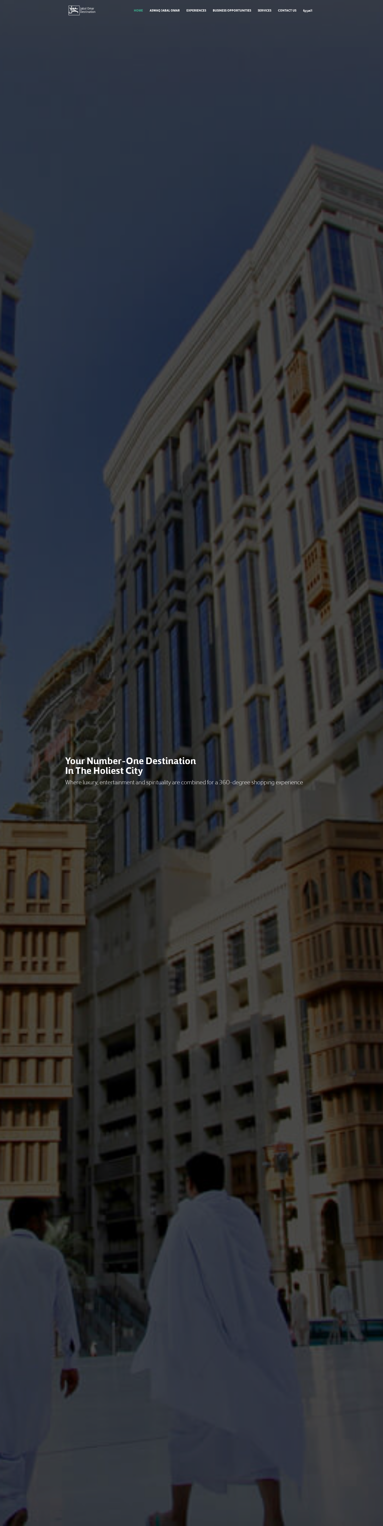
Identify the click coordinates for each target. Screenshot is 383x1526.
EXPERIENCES (196, 10)
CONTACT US (287, 10)
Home (138, 10)
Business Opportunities (232, 10)
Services (264, 10)
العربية (307, 10)
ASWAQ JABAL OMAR (165, 10)
